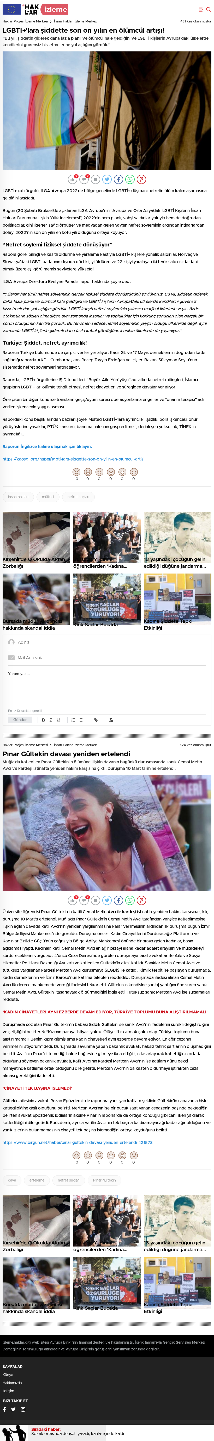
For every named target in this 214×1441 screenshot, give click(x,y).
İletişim (8, 1391)
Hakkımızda (12, 1383)
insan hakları (18, 497)
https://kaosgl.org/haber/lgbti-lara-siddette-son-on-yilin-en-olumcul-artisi (73, 459)
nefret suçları (78, 497)
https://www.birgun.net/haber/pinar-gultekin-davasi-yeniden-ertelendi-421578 (78, 1143)
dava (12, 1180)
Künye (8, 1375)
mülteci (48, 497)
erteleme (36, 1180)
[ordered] (73, 720)
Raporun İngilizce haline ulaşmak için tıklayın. (47, 447)
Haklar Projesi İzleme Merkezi (25, 21)
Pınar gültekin (104, 1180)
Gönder (20, 720)
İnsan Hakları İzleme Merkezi (75, 21)
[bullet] (80, 720)
